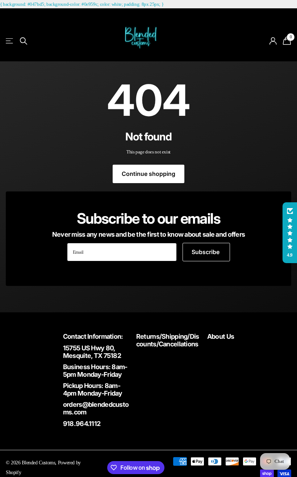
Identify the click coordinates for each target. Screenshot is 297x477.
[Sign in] (273, 41)
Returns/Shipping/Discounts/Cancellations (167, 340)
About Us (220, 336)
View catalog (10, 41)
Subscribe (206, 252)
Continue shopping (148, 173)
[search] (23, 41)
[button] (290, 232)
